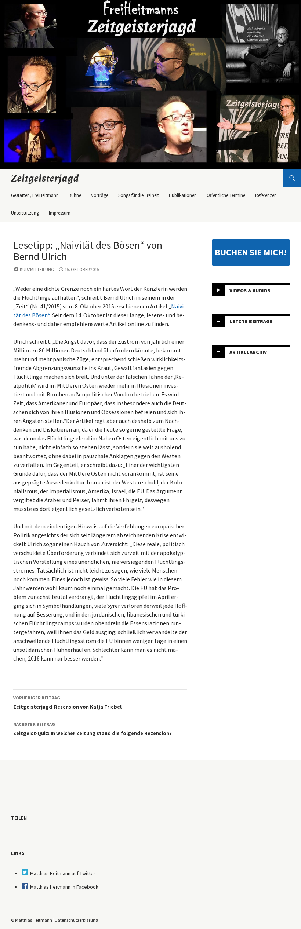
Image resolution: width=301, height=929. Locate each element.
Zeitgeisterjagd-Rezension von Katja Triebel (67, 702)
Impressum (59, 213)
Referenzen (266, 195)
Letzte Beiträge (251, 321)
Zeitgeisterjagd (45, 177)
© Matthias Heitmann (31, 920)
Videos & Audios (249, 290)
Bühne (75, 195)
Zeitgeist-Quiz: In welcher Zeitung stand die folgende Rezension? (92, 728)
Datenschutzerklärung (76, 920)
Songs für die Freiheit (138, 195)
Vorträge (99, 195)
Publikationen (183, 195)
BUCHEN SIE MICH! (251, 252)
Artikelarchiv (248, 352)
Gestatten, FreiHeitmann (35, 195)
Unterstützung (25, 213)
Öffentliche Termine (226, 195)
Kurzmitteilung (37, 269)
